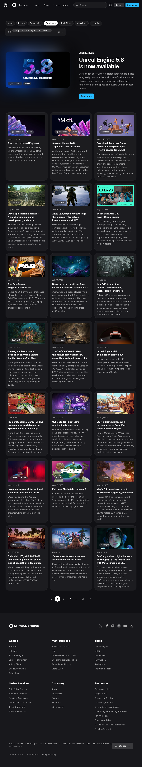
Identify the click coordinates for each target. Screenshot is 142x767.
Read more (86, 96)
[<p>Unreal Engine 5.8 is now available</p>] (71, 75)
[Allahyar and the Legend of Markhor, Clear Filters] (50, 30)
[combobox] (34, 34)
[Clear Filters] (59, 32)
